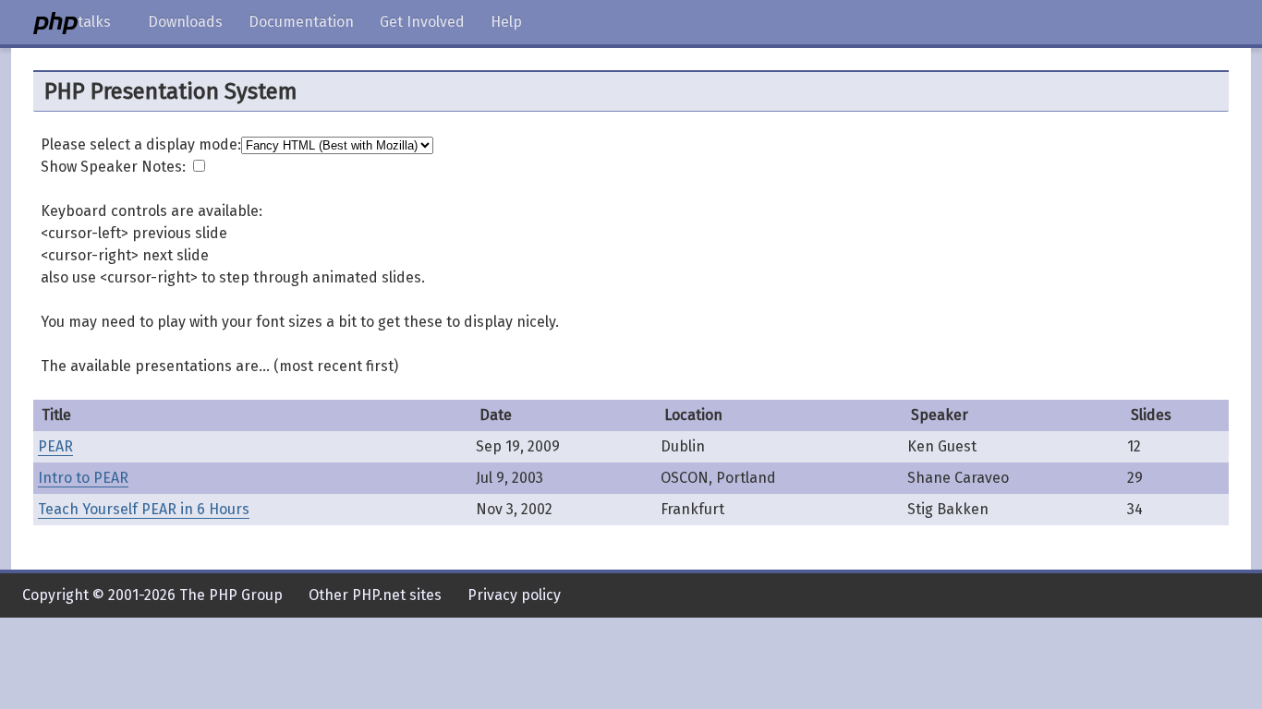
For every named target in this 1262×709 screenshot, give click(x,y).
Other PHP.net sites (375, 595)
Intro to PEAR (83, 478)
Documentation (301, 21)
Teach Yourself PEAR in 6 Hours (143, 509)
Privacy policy (514, 595)
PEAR (55, 446)
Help (506, 21)
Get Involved (422, 21)
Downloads (185, 21)
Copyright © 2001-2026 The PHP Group (152, 595)
